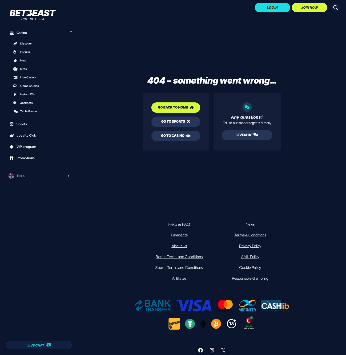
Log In (272, 7)
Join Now (309, 7)
